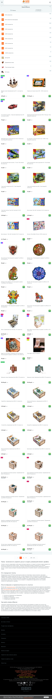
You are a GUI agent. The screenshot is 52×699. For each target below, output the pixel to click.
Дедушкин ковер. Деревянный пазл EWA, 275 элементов (39, 377)
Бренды (3, 630)
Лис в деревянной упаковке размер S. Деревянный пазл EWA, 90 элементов (12, 473)
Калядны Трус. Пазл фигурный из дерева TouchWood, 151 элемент (38, 258)
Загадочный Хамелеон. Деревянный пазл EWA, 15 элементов (37, 402)
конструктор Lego (10, 587)
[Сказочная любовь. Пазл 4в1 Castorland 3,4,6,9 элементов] (13, 202)
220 (31, 557)
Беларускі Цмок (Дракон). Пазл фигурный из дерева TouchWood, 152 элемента (12, 282)
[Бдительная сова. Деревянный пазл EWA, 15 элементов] (39, 440)
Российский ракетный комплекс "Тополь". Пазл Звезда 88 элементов (12, 163)
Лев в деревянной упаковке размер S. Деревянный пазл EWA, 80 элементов (38, 473)
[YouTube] (29, 688)
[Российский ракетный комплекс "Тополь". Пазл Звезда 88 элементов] (13, 154)
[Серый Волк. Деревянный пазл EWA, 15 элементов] (13, 393)
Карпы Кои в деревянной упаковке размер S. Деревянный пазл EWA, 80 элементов (36, 545)
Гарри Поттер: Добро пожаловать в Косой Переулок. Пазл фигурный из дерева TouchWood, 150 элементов (12, 354)
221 (34, 557)
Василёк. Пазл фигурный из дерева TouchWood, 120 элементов (38, 282)
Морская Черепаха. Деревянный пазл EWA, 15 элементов (10, 449)
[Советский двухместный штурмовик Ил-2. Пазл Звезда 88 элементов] (39, 154)
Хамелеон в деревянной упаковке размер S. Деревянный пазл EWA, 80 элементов (10, 521)
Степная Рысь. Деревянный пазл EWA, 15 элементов (12, 425)
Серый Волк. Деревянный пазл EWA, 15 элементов (11, 401)
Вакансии (3, 646)
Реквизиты (3, 638)
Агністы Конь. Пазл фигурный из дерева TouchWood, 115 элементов (39, 306)
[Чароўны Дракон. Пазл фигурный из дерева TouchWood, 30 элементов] (13, 297)
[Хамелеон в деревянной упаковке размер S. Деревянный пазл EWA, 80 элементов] (13, 512)
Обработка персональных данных (9, 654)
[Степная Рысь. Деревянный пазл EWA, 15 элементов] (13, 417)
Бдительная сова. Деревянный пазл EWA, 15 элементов (38, 448)
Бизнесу (3, 642)
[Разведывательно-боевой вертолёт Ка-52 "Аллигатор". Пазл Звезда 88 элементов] (13, 130)
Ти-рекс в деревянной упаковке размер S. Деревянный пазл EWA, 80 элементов (38, 521)
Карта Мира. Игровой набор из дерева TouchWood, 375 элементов (38, 330)
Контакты (3, 634)
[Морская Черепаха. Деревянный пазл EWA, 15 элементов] (13, 440)
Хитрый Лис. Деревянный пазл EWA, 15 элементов (37, 425)
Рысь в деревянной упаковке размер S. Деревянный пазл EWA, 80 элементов (39, 497)
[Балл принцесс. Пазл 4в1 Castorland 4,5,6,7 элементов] (13, 226)
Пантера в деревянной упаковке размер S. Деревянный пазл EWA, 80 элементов (12, 497)
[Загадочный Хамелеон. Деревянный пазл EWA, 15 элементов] (39, 393)
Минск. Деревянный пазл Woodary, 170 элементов (11, 329)
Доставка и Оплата (5, 621)
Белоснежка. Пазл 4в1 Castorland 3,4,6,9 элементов (38, 210)
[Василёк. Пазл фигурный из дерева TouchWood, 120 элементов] (39, 273)
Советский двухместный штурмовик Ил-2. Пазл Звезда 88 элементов (38, 163)
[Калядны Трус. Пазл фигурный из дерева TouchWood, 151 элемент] (39, 250)
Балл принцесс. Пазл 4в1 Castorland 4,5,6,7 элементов (12, 234)
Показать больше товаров (26, 553)
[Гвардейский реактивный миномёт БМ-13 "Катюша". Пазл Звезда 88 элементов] (39, 106)
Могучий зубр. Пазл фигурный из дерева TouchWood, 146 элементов (12, 258)
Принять (46, 697)
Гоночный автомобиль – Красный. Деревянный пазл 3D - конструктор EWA (13, 115)
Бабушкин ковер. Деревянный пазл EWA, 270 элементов (13, 377)
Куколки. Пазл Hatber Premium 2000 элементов (37, 234)
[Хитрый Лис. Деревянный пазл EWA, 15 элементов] (39, 417)
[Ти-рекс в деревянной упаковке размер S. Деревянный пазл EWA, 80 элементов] (39, 512)
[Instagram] (22, 688)
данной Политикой (28, 697)
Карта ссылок (26, 691)
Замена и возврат (5, 650)
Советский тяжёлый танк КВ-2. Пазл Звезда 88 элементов (36, 187)
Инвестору (3, 663)
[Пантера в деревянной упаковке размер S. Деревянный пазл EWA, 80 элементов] (13, 488)
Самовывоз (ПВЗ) (5, 617)
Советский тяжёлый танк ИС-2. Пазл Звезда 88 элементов (11, 187)
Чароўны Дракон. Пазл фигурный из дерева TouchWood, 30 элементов (13, 306)
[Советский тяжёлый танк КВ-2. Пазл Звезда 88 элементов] (39, 178)
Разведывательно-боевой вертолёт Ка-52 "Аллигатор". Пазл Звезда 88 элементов (12, 139)
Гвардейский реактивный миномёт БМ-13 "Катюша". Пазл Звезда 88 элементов (39, 115)
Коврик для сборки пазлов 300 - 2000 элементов (37, 91)
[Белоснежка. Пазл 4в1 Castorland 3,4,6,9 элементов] (39, 202)
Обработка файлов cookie (7, 659)
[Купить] (24, 96)
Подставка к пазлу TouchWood (33, 353)
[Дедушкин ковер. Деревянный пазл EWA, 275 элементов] (39, 369)
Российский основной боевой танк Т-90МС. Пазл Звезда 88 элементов (37, 139)
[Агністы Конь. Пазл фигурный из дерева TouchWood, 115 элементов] (39, 297)
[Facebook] (26, 688)
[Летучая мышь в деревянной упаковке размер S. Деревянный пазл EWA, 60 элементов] (13, 536)
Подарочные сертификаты (7, 626)
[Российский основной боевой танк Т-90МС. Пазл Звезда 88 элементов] (39, 130)
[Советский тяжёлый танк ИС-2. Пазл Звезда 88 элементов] (13, 178)
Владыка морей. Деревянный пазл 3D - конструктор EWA (12, 91)
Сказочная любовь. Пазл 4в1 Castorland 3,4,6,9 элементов (11, 211)
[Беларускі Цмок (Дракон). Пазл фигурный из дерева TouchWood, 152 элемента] (13, 273)
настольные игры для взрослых (10, 589)
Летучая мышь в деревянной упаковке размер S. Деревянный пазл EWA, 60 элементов (11, 545)
